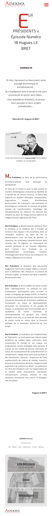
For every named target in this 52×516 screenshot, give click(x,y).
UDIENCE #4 (26, 67)
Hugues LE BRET (30, 158)
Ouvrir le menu (46, 5)
